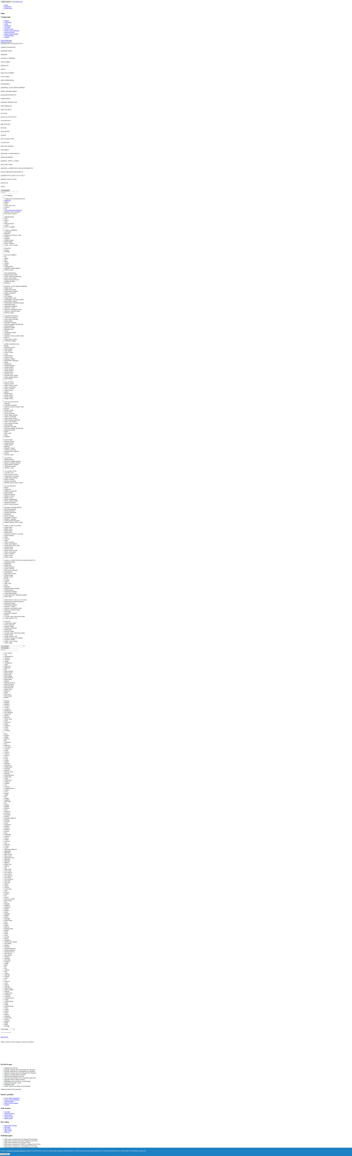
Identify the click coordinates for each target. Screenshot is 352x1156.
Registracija (7, 6)
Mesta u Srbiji (8, 1118)
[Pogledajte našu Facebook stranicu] (13, 1)
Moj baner (7, 1127)
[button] (5, 190)
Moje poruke (8, 1130)
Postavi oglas (8, 8)
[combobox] (176, 417)
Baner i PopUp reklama (11, 34)
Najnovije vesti (8, 29)
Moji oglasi (7, 1129)
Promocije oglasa (9, 32)
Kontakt (6, 37)
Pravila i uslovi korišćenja (11, 30)
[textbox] (9, 192)
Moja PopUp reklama (10, 1125)
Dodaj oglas (7, 22)
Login (6, 5)
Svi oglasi (7, 27)
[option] (8, 195)
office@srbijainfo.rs (14, 1098)
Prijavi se (7, 1132)
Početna (6, 20)
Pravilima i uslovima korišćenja (16, 1151)
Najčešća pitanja (9, 35)
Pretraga (3, 42)
